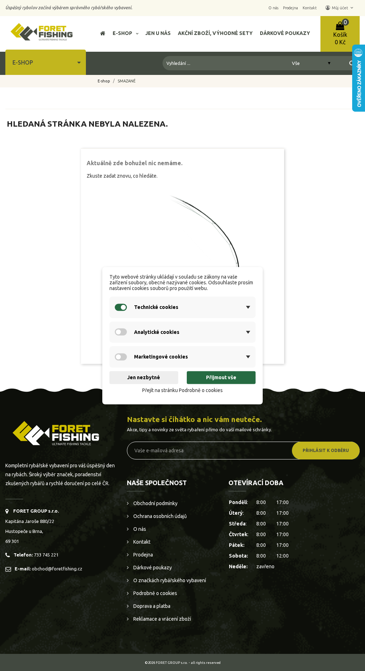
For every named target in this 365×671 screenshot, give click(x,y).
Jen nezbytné (143, 378)
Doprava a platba (151, 606)
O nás (139, 529)
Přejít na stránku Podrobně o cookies (182, 390)
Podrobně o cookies (154, 593)
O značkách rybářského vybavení (169, 580)
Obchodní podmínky (155, 503)
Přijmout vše (221, 378)
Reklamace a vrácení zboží (161, 619)
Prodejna (142, 555)
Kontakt (141, 542)
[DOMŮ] (103, 34)
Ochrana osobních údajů (159, 516)
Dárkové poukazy (152, 567)
